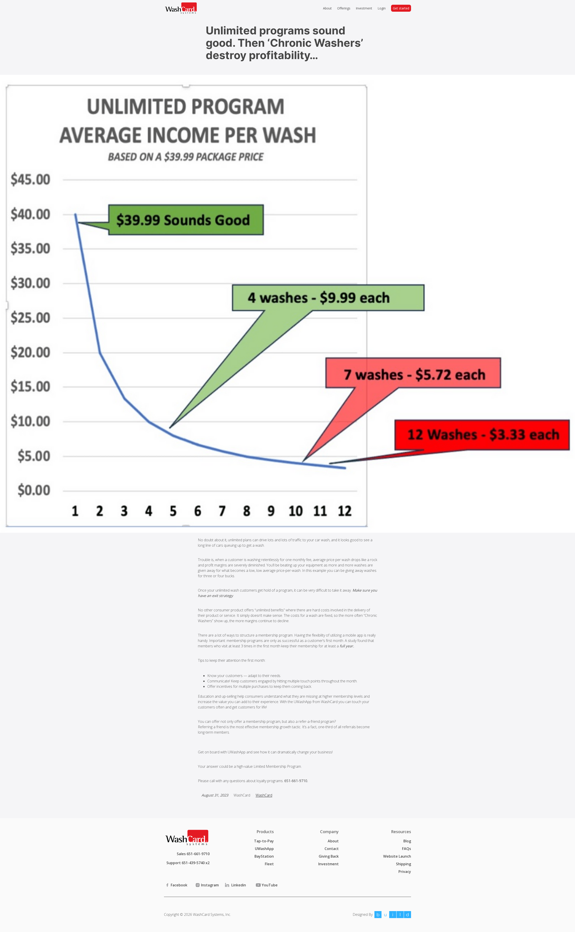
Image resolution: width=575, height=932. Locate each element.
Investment (328, 863)
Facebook (179, 885)
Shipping (403, 863)
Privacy (404, 871)
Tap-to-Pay (264, 841)
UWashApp (264, 848)
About (333, 841)
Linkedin (238, 885)
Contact (332, 848)
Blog (407, 841)
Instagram (210, 885)
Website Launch (397, 856)
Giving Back (329, 856)
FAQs (406, 848)
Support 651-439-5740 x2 (188, 862)
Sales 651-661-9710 (193, 853)
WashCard (264, 795)
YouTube (270, 885)
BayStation (264, 856)
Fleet (269, 863)
